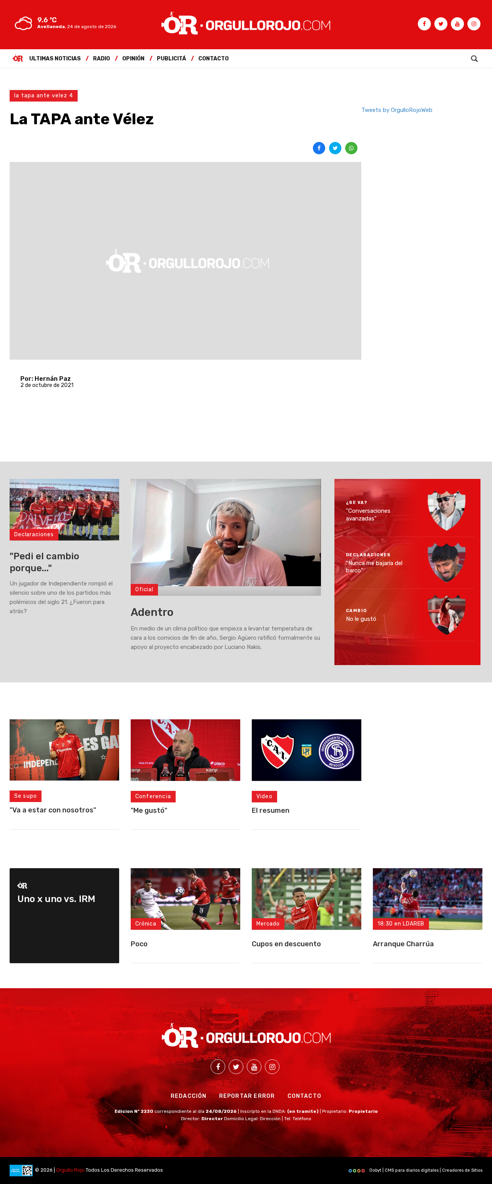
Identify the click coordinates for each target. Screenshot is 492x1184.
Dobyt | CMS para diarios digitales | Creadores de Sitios (425, 1170)
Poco (139, 944)
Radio (101, 58)
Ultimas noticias (55, 58)
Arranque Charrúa (403, 944)
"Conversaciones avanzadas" (368, 514)
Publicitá (171, 58)
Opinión (133, 58)
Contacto (213, 58)
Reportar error (247, 1096)
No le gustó (361, 618)
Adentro (152, 612)
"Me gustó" (149, 810)
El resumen (270, 810)
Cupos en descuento (286, 944)
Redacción (189, 1096)
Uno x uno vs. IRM (56, 899)
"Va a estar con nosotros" (53, 810)
